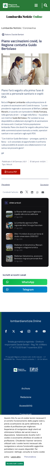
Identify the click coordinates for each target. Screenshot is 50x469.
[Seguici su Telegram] (22, 331)
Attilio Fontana (40, 111)
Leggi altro (16, 457)
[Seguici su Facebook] (7, 331)
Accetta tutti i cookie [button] (15, 463)
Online (37, 17)
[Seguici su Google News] (37, 331)
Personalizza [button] (30, 457)
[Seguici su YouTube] (45, 331)
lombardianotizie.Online (25, 321)
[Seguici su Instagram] (30, 331)
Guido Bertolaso (19, 118)
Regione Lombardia (16, 102)
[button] (45, 5)
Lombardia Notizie (19, 17)
